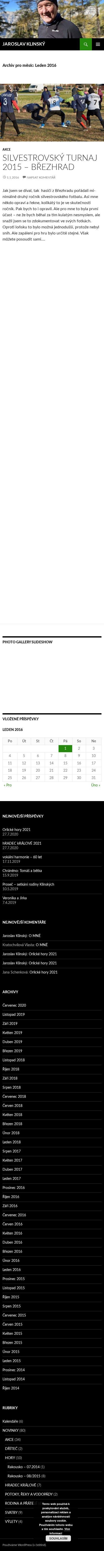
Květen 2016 (12, 1233)
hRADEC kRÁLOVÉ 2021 (22, 843)
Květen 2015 (12, 1334)
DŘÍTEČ (11, 1449)
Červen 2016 (12, 1224)
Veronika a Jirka (15, 898)
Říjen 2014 (11, 1388)
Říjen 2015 (11, 1297)
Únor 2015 (11, 1352)
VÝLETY (11, 1522)
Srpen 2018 (12, 1087)
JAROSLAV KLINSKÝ (24, 44)
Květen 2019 (12, 1033)
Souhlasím (58, 1538)
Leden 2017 (12, 1179)
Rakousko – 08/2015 (24, 1476)
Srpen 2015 (12, 1306)
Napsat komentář (41, 177)
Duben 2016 (12, 1242)
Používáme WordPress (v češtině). (24, 1544)
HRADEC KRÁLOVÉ (20, 1485)
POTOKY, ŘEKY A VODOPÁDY (29, 1494)
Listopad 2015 (14, 1288)
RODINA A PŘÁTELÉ (21, 1503)
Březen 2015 (12, 1343)
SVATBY (11, 1513)
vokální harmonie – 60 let (22, 857)
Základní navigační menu (98, 44)
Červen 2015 (12, 1324)
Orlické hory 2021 (17, 830)
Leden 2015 (12, 1361)
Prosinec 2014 (14, 1370)
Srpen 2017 (12, 1151)
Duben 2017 (12, 1169)
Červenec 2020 (14, 1005)
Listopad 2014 (14, 1379)
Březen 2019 (12, 1051)
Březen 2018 (12, 1124)
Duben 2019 (12, 1042)
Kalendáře (10, 1421)
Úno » (95, 785)
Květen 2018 (12, 1115)
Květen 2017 (12, 1160)
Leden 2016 (12, 1270)
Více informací (59, 1531)
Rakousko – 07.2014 (24, 1467)
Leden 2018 (12, 1142)
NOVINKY (10, 1431)
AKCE (7, 149)
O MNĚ (35, 936)
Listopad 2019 (14, 1015)
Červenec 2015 (14, 1315)
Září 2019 (10, 1024)
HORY (10, 1458)
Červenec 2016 (14, 1215)
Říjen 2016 (11, 1197)
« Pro (8, 785)
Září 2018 (10, 1078)
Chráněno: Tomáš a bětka (22, 871)
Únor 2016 (11, 1261)
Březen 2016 (12, 1252)
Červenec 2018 (14, 1097)
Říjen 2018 (11, 1069)
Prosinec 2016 (14, 1188)
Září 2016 (10, 1206)
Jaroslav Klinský (15, 936)
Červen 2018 (12, 1106)
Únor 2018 (11, 1133)
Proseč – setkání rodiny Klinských (28, 884)
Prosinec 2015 (14, 1279)
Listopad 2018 (14, 1060)
